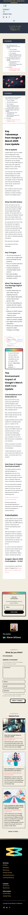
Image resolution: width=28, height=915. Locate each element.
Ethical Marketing (8, 773)
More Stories (13, 831)
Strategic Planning (7, 872)
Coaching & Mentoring (8, 877)
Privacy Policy (7, 893)
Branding (5, 865)
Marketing (6, 774)
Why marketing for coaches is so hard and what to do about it (14, 769)
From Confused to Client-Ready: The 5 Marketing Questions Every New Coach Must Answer (13, 807)
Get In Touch (6, 885)
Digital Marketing (8, 739)
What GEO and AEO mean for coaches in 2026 (12, 736)
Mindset (11, 774)
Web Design (6, 867)
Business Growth (18, 738)
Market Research (17, 773)
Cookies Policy (7, 896)
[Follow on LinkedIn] (6, 17)
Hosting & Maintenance (8, 875)
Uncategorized (8, 811)
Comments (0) (15, 29)
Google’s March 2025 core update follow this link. (13, 570)
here (14, 367)
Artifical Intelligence (9, 738)
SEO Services (6, 870)
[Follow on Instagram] (3, 17)
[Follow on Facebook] (9, 17)
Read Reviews (6, 887)
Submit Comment (17, 700)
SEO (14, 739)
